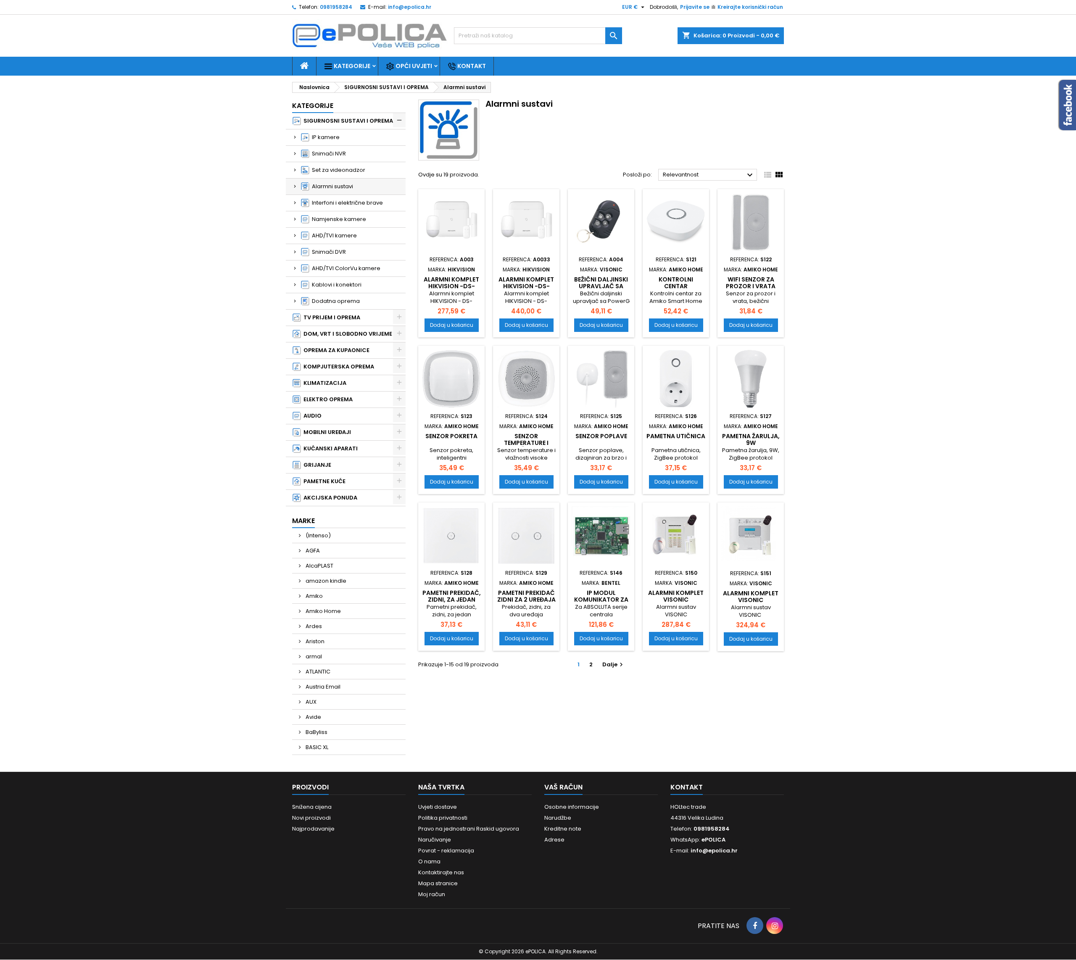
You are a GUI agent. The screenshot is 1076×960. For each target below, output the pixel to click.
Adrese (554, 840)
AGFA (312, 551)
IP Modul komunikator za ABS (601, 599)
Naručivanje (434, 840)
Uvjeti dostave (437, 807)
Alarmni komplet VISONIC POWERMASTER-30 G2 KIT (751, 603)
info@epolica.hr (409, 7)
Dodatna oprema (334, 301)
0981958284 (336, 7)
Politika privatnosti (442, 818)
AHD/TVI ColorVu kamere (344, 268)
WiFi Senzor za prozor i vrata (750, 282)
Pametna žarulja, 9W (751, 439)
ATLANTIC (317, 672)
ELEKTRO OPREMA (327, 399)
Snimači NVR (327, 154)
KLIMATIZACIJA (323, 383)
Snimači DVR (327, 252)
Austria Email (322, 687)
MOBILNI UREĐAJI (326, 432)
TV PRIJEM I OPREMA (330, 317)
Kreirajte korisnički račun (750, 7)
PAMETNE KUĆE (323, 481)
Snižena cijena (312, 807)
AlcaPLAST (318, 566)
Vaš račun (563, 787)
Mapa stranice (438, 883)
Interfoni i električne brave (346, 203)
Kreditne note (562, 829)
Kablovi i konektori (335, 285)
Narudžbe (557, 818)
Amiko (313, 596)
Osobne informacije (571, 807)
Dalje (613, 664)
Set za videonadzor (337, 170)
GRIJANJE (316, 465)
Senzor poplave (601, 436)
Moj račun (431, 894)
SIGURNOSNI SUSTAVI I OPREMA (347, 121)
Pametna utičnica (675, 436)
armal (313, 656)
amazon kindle (325, 581)
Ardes (313, 626)
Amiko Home (322, 611)
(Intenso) (317, 535)
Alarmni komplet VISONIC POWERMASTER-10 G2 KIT (676, 603)
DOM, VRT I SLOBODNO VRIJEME (346, 334)
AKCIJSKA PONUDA (329, 498)
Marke (303, 521)
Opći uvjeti (413, 66)
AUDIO (311, 416)
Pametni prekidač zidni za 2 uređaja (526, 596)
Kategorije (351, 66)
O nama (429, 861)
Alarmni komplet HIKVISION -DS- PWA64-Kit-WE (451, 286)
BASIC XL (316, 747)
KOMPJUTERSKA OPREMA (337, 367)
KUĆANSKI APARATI (329, 448)
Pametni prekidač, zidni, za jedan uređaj (451, 599)
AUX (310, 702)
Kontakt (471, 66)
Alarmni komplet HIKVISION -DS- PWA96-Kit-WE (526, 286)
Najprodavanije (313, 829)
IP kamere (324, 137)
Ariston (314, 641)
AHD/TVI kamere (333, 235)
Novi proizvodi (311, 818)
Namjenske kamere (337, 219)
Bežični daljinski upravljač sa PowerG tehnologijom (601, 289)
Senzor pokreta (451, 436)
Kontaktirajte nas (441, 872)
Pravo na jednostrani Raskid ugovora (468, 829)
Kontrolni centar (676, 282)
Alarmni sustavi (331, 186)
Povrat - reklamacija (446, 851)
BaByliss (315, 732)
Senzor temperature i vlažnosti (526, 443)
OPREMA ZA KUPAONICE (335, 350)
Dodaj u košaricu (451, 325)
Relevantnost (709, 175)
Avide (312, 717)
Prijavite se (694, 7)
